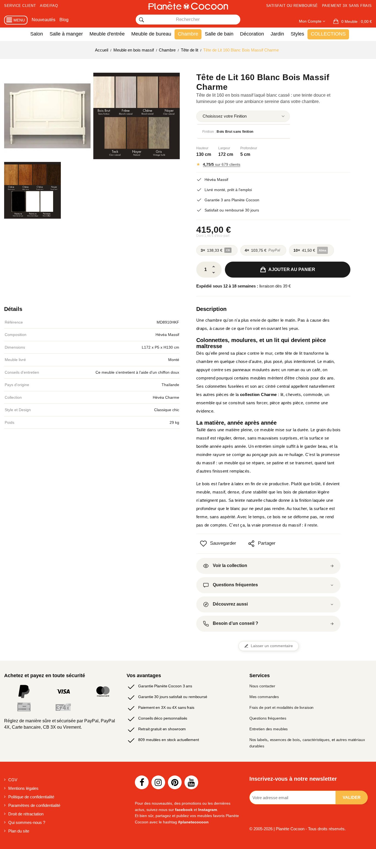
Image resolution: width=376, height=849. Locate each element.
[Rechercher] (141, 20)
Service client (20, 6)
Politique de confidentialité (31, 796)
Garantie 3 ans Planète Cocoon (232, 200)
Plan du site (18, 831)
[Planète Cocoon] (188, 5)
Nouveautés (43, 19)
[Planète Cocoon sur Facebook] (142, 782)
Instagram (207, 809)
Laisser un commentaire (272, 646)
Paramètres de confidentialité (34, 805)
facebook (184, 809)
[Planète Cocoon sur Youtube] (191, 782)
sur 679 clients (221, 164)
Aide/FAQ (49, 6)
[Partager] (251, 543)
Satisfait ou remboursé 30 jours (232, 210)
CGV (12, 779)
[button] (352, 21)
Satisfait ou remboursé (292, 6)
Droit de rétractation (25, 814)
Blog (64, 19)
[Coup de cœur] (203, 543)
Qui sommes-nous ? (26, 822)
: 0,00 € (356, 21)
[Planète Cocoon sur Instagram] (158, 782)
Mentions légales (23, 788)
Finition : (227, 132)
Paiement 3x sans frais (347, 6)
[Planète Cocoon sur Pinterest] (175, 782)
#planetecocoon (193, 822)
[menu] (243, 116)
